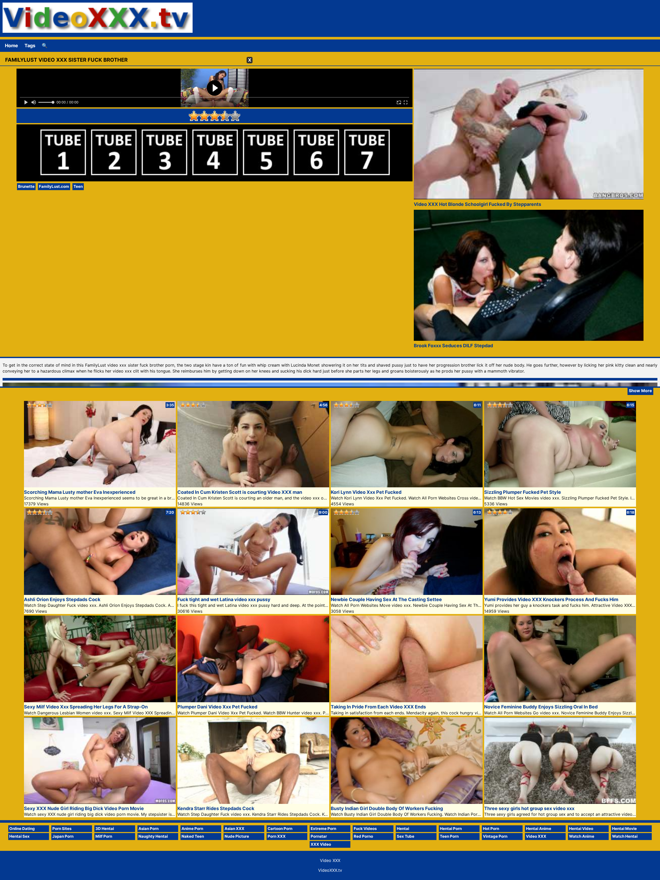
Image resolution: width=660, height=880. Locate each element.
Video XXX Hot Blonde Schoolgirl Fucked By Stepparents (477, 204)
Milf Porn (103, 836)
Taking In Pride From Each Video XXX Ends (378, 706)
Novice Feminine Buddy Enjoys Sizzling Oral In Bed (541, 706)
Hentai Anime (538, 828)
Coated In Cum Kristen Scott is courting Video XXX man (239, 492)
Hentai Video (581, 828)
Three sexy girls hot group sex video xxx (529, 808)
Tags (29, 45)
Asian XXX (234, 828)
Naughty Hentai (153, 836)
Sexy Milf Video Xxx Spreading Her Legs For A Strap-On (86, 706)
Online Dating (22, 828)
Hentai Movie (624, 828)
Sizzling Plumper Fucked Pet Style (522, 492)
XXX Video (321, 844)
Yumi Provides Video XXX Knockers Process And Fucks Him (551, 599)
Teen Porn (449, 836)
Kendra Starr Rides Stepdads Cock (215, 808)
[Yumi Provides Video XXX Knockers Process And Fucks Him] (560, 593)
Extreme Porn (323, 828)
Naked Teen (193, 836)
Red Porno (363, 836)
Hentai (403, 828)
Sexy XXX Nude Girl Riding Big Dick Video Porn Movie (84, 808)
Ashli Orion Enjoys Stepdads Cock (62, 599)
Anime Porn (192, 828)
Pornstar (319, 836)
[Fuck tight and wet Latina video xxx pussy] (253, 593)
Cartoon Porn (280, 828)
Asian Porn (148, 828)
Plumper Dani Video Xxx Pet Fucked (217, 706)
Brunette (26, 186)
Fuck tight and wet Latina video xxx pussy (223, 599)
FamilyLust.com (54, 186)
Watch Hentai (625, 836)
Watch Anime (581, 836)
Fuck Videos (365, 828)
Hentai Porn (451, 828)
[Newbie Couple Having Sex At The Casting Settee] (407, 593)
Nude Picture (237, 836)
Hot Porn (491, 828)
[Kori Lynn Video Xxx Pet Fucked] (407, 485)
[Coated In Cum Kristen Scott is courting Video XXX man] (253, 485)
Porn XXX (277, 836)
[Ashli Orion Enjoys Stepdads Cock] (100, 593)
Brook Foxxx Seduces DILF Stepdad (453, 345)
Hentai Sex (19, 836)
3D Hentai (104, 828)
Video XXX (536, 836)
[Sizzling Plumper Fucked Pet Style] (560, 485)
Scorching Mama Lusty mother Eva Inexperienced (79, 492)
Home (11, 45)
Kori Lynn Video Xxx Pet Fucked (366, 492)
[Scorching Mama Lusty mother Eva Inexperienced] (100, 485)
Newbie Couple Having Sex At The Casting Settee (386, 599)
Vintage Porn (495, 836)
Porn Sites (61, 828)
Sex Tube (405, 836)
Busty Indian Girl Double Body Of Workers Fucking (387, 808)
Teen (78, 186)
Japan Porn (62, 836)
